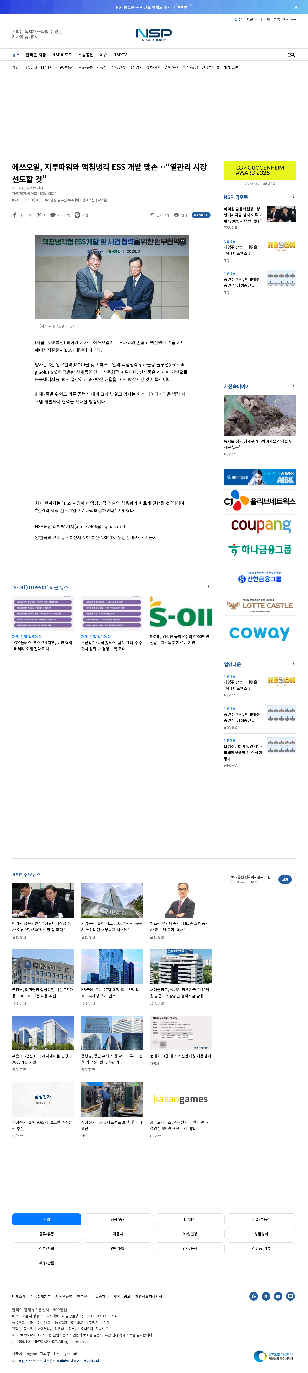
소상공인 (86, 55)
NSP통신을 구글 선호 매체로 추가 (143, 7)
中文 (277, 19)
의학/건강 (189, 1233)
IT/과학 (190, 1219)
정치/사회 (46, 1248)
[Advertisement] (154, 114)
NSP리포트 (62, 55)
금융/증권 (118, 1219)
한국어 (239, 19)
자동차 (118, 1233)
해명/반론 (46, 1262)
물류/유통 (46, 1233)
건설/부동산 (261, 1219)
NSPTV (120, 55)
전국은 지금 (36, 55)
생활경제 (261, 1233)
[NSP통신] (154, 35)
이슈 (103, 55)
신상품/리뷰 (261, 1248)
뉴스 (16, 55)
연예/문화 (118, 1248)
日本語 (265, 19)
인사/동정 (189, 1248)
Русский (289, 19)
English (252, 19)
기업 (46, 1219)
